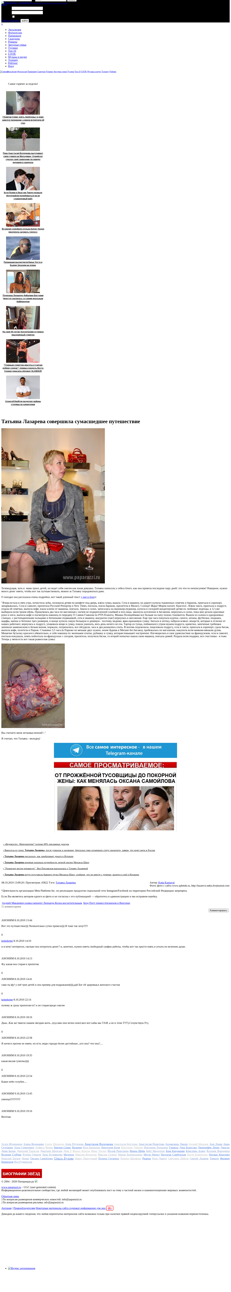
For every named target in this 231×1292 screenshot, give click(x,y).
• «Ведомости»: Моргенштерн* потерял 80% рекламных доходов (36, 844)
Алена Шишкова (54, 1144)
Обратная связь (10, 1196)
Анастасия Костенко (126, 1144)
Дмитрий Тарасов (28, 1151)
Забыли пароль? (10, 20)
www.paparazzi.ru (11, 1187)
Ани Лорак (215, 1144)
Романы (12, 41)
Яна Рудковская (23, 1161)
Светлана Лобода (178, 1158)
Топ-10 (12, 50)
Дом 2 (67, 1151)
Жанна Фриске (81, 1151)
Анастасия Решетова (151, 1144)
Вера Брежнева (91, 1147)
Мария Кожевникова (130, 1154)
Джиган (225, 1147)
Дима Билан (8, 1151)
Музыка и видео (17, 57)
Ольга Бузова (64, 1158)
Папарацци (14, 35)
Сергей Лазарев (199, 1158)
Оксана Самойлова (41, 1158)
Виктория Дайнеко (132, 1147)
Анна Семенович (24, 1147)
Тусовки (13, 47)
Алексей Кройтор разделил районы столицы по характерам (23, 403)
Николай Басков (10, 1158)
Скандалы (14, 38)
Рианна (146, 1158)
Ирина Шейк (137, 1151)
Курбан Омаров (32, 1154)
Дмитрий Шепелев (51, 1151)
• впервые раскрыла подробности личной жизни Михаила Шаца (46, 862)
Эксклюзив (14, 29)
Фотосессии (15, 32)
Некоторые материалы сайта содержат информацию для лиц (74, 1208)
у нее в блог (88, 597)
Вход (11, 66)
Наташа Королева (219, 1154)
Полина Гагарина (108, 1158)
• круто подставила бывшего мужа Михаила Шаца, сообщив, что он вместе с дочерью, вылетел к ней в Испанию (71, 874)
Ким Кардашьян (175, 1151)
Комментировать (218, 910)
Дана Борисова (188, 1147)
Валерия (77, 1147)
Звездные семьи (17, 44)
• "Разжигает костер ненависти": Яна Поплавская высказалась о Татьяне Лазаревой (45, 868)
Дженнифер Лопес (209, 1147)
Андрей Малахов (198, 1144)
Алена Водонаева (33, 1144)
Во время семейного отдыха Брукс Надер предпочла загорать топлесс (23, 230)
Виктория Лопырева (156, 1147)
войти (25, 20)
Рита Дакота (159, 1158)
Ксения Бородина (218, 1151)
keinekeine (7, 940)
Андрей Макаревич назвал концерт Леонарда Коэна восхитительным (42, 903)
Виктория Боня (110, 1147)
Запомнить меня (24, 16)
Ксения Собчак (11, 1154)
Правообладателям (24, 1208)
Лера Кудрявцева (52, 1154)
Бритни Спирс (62, 1147)
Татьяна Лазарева (66, 882)
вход (4, 4)
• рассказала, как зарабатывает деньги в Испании (38, 856)
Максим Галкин (107, 1154)
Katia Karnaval (166, 882)
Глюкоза (173, 1147)
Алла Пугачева (74, 1144)
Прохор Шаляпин (130, 1158)
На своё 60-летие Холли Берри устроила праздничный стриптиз (23, 333)
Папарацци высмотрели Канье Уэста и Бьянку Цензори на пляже (23, 263)
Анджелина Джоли (176, 1144)
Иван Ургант (98, 1151)
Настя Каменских (197, 1154)
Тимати (214, 1158)
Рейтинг (13, 63)
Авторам (6, 1208)
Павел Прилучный (86, 1158)
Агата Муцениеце (11, 1144)
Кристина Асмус (196, 1151)
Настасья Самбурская (173, 1154)
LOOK (12, 54)
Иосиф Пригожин (118, 1151)
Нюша (25, 1158)
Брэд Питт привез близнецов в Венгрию (106, 903)
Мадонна (69, 1154)
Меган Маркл (152, 1154)
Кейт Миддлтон (155, 1151)
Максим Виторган (86, 1154)
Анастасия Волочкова (99, 1144)
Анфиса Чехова (44, 1147)
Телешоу (13, 60)
